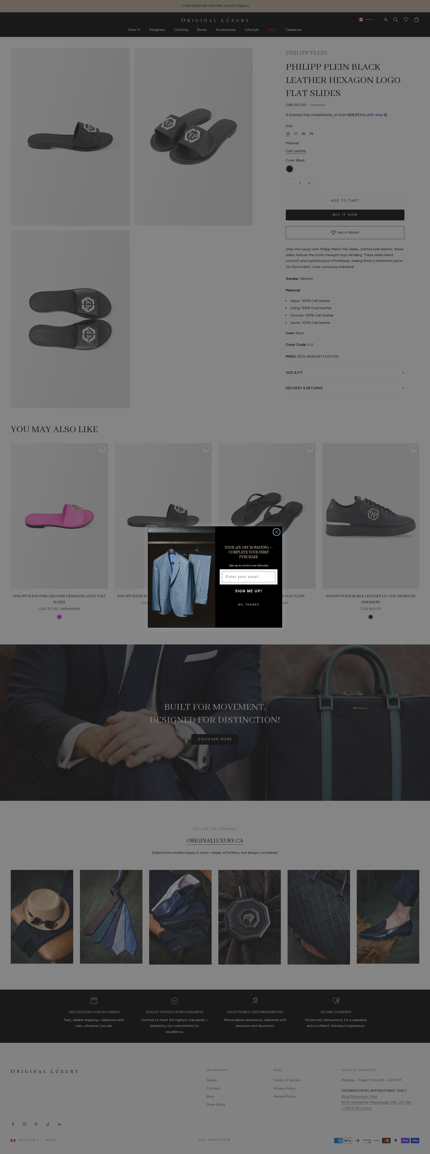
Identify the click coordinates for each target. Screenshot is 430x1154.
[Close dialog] (276, 532)
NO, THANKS (248, 604)
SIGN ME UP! (248, 591)
